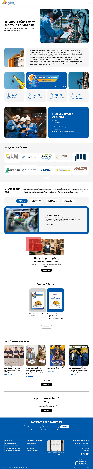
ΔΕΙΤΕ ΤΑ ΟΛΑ (46, 384)
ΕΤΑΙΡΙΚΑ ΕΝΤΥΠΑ (84, 446)
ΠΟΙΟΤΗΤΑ (29, 446)
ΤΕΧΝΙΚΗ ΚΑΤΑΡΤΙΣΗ (10, 443)
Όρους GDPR (44, 429)
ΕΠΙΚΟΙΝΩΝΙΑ (46, 410)
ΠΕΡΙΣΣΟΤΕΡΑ (48, 224)
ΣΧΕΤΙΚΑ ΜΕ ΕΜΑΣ (31, 443)
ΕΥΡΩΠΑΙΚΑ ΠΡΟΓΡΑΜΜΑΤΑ (12, 448)
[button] (90, 3)
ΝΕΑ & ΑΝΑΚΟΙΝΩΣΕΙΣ (32, 450)
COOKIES (86, 450)
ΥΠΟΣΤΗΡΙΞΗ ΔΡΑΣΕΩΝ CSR (12, 450)
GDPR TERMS (85, 448)
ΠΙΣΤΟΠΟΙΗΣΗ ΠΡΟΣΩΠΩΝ (12, 446)
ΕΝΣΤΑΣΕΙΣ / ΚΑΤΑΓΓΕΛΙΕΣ (82, 443)
